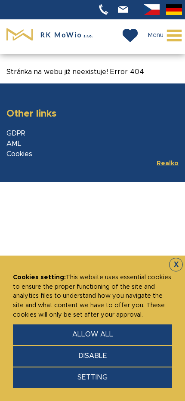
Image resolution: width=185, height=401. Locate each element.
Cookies (19, 154)
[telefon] (105, 9)
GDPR (15, 133)
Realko (168, 163)
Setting (92, 377)
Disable (92, 355)
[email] (124, 9)
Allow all (92, 334)
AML (14, 143)
